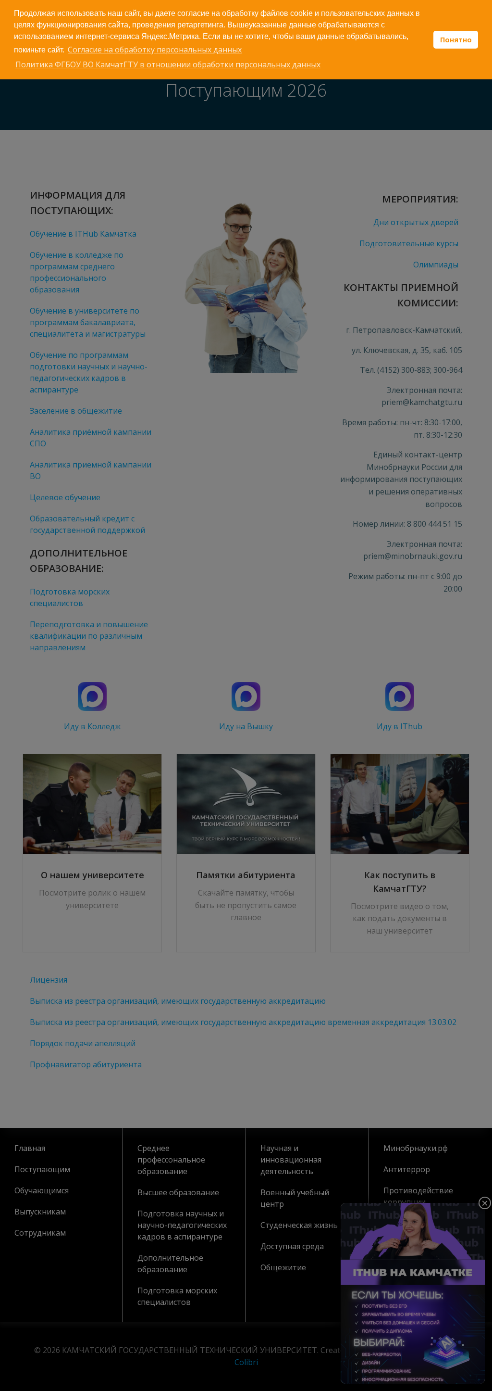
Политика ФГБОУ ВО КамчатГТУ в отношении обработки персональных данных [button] (167, 64)
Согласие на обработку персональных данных (155, 49)
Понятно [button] (456, 39)
